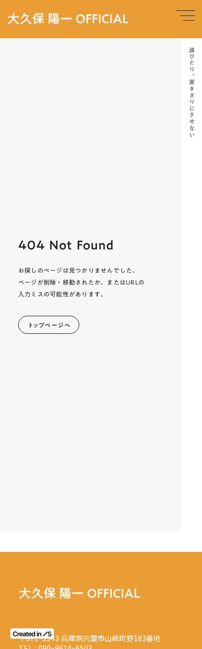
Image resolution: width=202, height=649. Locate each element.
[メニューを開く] (185, 15)
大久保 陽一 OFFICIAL (68, 19)
